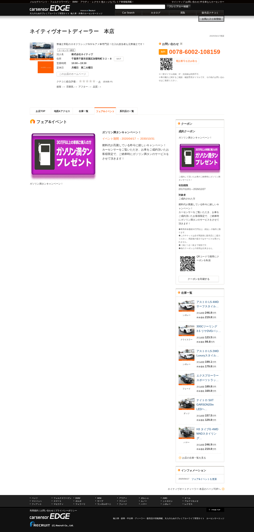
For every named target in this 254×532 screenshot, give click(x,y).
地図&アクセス (62, 111)
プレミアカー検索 (178, 6)
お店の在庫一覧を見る (194, 457)
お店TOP (40, 111)
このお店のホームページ (72, 74)
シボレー (167, 504)
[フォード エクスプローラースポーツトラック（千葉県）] (186, 385)
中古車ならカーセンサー (212, 2)
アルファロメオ (191, 501)
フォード (123, 504)
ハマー (144, 504)
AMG (165, 498)
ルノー (144, 501)
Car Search (128, 12)
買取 (182, 12)
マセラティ (59, 504)
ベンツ (35, 498)
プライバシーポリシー (66, 510)
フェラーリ (80, 504)
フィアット (37, 504)
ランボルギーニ (104, 504)
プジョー (123, 501)
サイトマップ (178, 2)
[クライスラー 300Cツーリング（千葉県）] (186, 336)
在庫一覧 (83, 111)
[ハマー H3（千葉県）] (186, 439)
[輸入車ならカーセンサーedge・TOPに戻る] (215, 509)
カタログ (155, 12)
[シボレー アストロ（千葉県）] (186, 312)
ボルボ (78, 501)
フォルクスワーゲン (60, 2)
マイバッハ (37, 501)
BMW (75, 2)
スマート (58, 501)
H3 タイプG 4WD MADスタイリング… (207, 434)
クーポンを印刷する (199, 279)
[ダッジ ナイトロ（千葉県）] (186, 410)
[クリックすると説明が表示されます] (181, 44)
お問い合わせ (192, 2)
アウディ (84, 2)
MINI (99, 498)
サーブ (100, 501)
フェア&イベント (105, 111)
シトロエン (168, 501)
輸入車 (116, 518)
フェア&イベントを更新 (204, 479)
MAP (118, 59)
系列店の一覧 (127, 111)
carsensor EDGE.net (54, 8)
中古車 (130, 518)
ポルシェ (145, 498)
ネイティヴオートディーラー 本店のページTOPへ (194, 489)
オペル (187, 498)
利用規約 (34, 510)
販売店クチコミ (210, 12)
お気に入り (211, 19)
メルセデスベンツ (38, 2)
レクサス (96, 2)
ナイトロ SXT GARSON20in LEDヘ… (206, 405)
